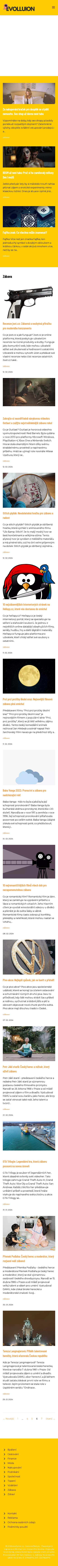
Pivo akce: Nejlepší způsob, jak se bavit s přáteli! (28, 980)
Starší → (50, 1418)
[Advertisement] (29, 46)
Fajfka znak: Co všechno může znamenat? (25, 232)
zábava (6, 137)
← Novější (8, 1418)
